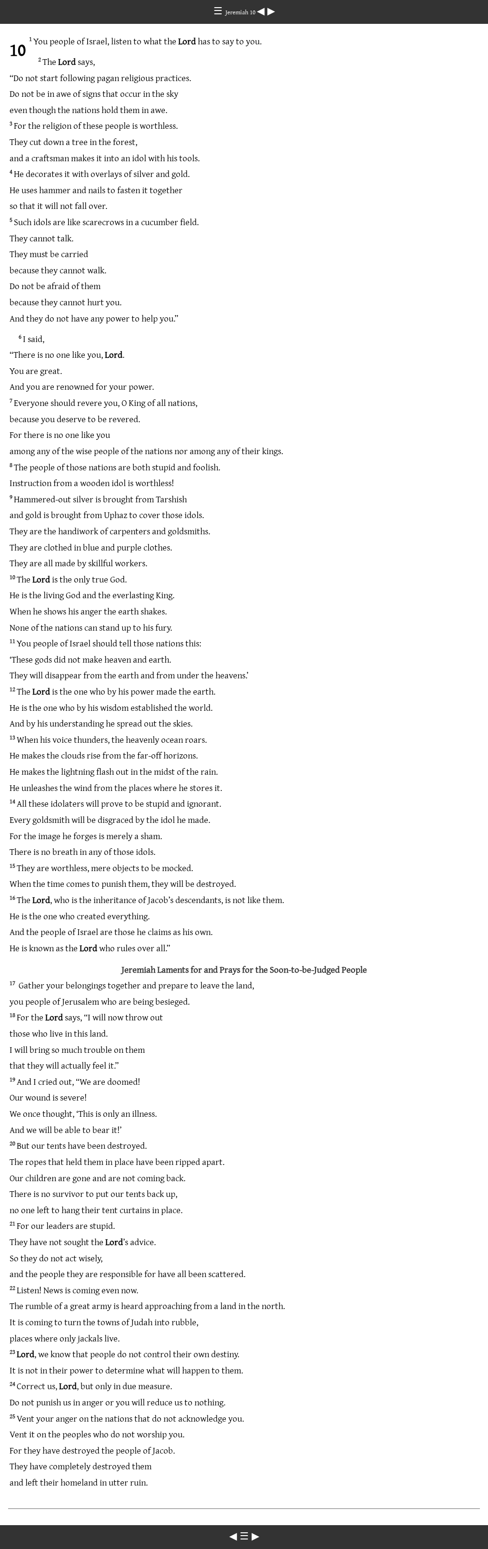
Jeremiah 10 (241, 12)
